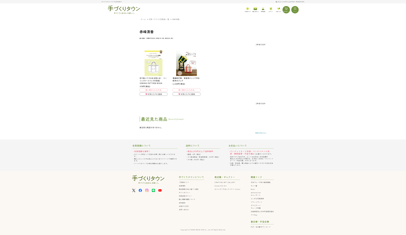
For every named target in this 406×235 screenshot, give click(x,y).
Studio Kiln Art (221, 186)
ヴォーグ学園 (256, 208)
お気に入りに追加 (155, 94)
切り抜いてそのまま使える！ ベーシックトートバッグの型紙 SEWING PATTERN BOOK (153, 80)
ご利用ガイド (184, 182)
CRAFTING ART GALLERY (225, 182)
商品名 (153, 38)
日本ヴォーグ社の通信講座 (261, 182)
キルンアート (256, 195)
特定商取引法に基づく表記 (189, 189)
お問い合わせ (184, 209)
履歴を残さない (260, 133)
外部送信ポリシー (185, 196)
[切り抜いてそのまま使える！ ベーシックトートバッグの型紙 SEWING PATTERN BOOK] (153, 63)
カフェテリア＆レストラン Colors (227, 189)
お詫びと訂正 (184, 206)
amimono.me (256, 192)
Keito (253, 189)
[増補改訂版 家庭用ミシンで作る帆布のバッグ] (186, 63)
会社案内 (182, 203)
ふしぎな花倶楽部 (257, 198)
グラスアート (256, 205)
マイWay (254, 215)
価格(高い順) (169, 38)
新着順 (149, 38)
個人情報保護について (187, 199)
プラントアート (256, 202)
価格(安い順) (160, 38)
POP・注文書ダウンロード (261, 227)
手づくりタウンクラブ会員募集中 (112, 2)
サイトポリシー (184, 192)
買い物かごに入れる (153, 90)
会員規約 (182, 186)
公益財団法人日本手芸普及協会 (262, 211)
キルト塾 (254, 186)
